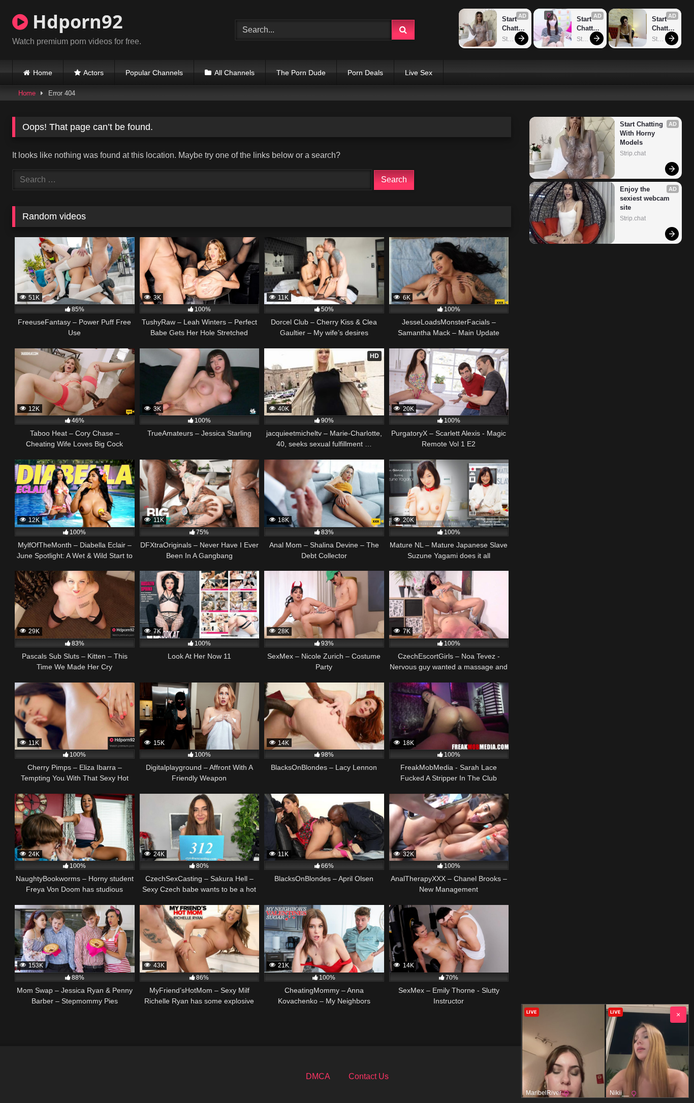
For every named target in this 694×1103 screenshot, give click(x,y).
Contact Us (369, 1076)
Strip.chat (514, 39)
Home (42, 73)
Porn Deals (365, 73)
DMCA (318, 1076)
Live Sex (418, 73)
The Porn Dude (301, 73)
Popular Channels (154, 73)
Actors (93, 73)
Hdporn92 (75, 21)
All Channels (234, 73)
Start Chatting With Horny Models (513, 24)
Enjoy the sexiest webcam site (646, 198)
